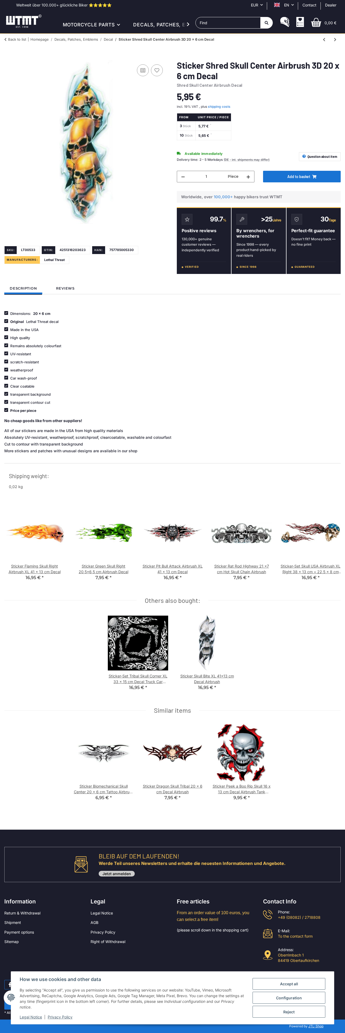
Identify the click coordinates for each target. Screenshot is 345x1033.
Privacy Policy (103, 932)
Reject (289, 1012)
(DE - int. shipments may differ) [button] (247, 160)
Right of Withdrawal (108, 941)
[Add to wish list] (157, 70)
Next (331, 545)
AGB (94, 922)
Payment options (19, 932)
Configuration (289, 998)
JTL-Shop (315, 1026)
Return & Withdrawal (22, 913)
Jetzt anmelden (116, 873)
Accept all (289, 984)
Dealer (330, 5)
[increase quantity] (248, 176)
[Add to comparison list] (143, 70)
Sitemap (11, 941)
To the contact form (295, 936)
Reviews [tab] (65, 288)
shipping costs (219, 107)
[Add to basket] (8, 57)
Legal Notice (102, 913)
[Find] (266, 23)
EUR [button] (254, 5)
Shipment (12, 922)
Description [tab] (23, 288)
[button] (284, 22)
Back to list (17, 39)
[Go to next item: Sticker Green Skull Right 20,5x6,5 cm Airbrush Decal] (335, 39)
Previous (13, 545)
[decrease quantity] (183, 176)
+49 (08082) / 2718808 (299, 917)
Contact (309, 5)
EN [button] (286, 5)
